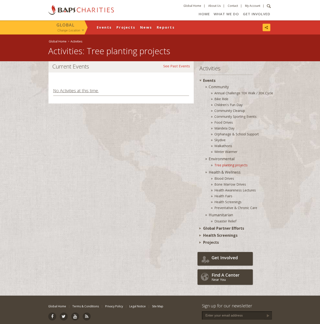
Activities (76, 41)
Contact (233, 6)
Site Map (157, 306)
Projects (125, 27)
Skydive (220, 140)
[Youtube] (75, 316)
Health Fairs (223, 196)
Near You (225, 277)
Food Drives (223, 122)
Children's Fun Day (228, 105)
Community (219, 86)
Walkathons (223, 146)
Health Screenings (228, 202)
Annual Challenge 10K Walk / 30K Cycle (243, 93)
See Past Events (176, 66)
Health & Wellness (225, 172)
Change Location (68, 30)
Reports (166, 27)
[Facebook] (52, 316)
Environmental (221, 158)
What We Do (226, 13)
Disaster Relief (225, 221)
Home (204, 13)
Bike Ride (221, 99)
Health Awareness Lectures (235, 190)
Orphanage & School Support (236, 134)
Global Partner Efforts (223, 228)
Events (104, 27)
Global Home (192, 6)
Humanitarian (221, 214)
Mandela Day (224, 128)
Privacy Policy (114, 306)
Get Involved (256, 13)
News (146, 27)
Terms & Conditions (85, 306)
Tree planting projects (231, 165)
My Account (252, 6)
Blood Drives (224, 178)
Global (65, 25)
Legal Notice (137, 306)
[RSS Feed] (87, 316)
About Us (214, 6)
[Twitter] (64, 316)
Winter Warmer (225, 151)
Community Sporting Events (235, 116)
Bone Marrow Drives (230, 184)
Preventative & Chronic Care (235, 208)
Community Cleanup (229, 110)
